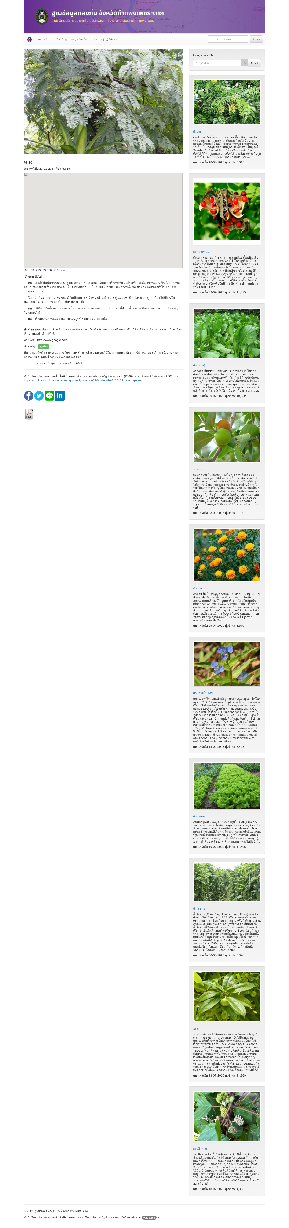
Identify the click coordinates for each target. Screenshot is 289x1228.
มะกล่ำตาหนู (201, 251)
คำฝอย (197, 588)
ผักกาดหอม (200, 816)
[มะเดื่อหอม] (227, 1116)
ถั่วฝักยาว (199, 908)
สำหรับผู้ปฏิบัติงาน (105, 39)
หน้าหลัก (43, 39)
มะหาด (197, 469)
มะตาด (197, 1028)
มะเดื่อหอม (200, 1148)
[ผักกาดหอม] (227, 786)
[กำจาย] (227, 102)
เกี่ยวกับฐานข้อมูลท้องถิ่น (71, 39)
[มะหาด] (227, 437)
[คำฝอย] (227, 555)
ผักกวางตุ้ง (199, 365)
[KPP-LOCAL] (29, 39)
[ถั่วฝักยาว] (227, 882)
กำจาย (197, 131)
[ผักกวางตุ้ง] (227, 333)
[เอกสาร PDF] (29, 414)
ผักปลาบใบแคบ (203, 693)
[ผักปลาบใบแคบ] (227, 664)
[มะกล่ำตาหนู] (227, 211)
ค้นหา (256, 39)
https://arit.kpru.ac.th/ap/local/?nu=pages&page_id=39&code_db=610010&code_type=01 (83, 380)
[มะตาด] (227, 996)
